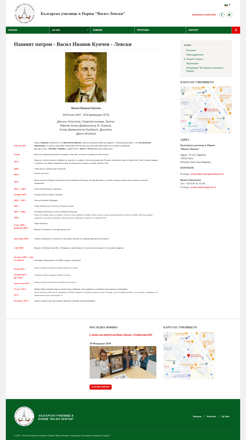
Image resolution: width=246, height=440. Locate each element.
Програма (143, 30)
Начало (12, 30)
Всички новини (101, 387)
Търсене (236, 30)
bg (228, 5)
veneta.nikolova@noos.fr (203, 187)
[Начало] (25, 13)
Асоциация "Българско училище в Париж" (204, 69)
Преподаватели (194, 54)
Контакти (191, 50)
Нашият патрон (194, 59)
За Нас (56, 30)
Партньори (192, 63)
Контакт (193, 30)
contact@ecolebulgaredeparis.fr (207, 174)
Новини (97, 30)
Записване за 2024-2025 (204, 15)
